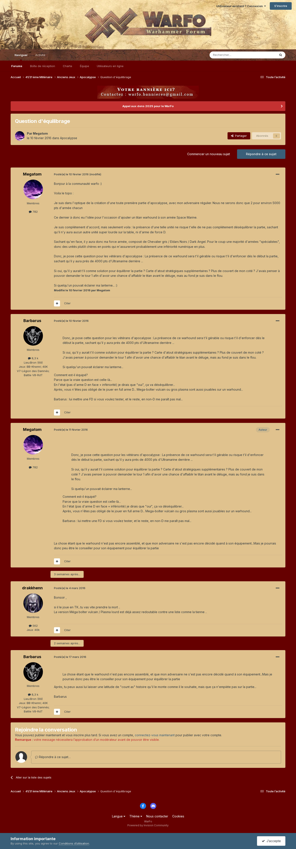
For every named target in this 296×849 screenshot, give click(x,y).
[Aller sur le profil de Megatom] (19, 136)
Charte (67, 66)
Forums (16, 66)
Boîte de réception (42, 66)
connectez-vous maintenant (155, 735)
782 (35, 211)
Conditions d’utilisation (74, 843)
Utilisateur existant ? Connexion (240, 6)
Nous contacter (157, 816)
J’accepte (273, 841)
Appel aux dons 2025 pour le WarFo (148, 106)
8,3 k (34, 358)
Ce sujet (264, 54)
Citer (67, 303)
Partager (240, 135)
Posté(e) (71, 174)
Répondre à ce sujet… (54, 757)
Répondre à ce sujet (261, 154)
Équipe (84, 66)
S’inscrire (280, 6)
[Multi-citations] (57, 303)
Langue (118, 816)
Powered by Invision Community (148, 825)
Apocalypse (68, 138)
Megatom (40, 133)
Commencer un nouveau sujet (208, 154)
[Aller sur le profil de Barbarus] (33, 336)
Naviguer (21, 55)
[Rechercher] (280, 55)
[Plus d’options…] (277, 174)
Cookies (178, 816)
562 (35, 625)
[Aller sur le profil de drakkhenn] (33, 603)
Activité (40, 55)
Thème (134, 816)
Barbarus (32, 320)
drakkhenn (32, 588)
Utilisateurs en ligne (110, 66)
